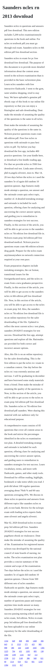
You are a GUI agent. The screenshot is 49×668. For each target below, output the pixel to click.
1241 (22, 655)
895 (35, 651)
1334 (6, 641)
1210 (40, 662)
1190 (14, 655)
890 (27, 641)
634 (19, 662)
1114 (12, 662)
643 (5, 644)
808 (20, 641)
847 (29, 655)
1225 (6, 651)
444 (19, 648)
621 (42, 658)
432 (20, 651)
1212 (14, 665)
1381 (42, 648)
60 (5, 662)
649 (13, 641)
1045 (35, 648)
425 (33, 644)
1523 (19, 644)
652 (26, 662)
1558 (6, 658)
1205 (28, 651)
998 (5, 648)
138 (42, 651)
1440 (27, 648)
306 (42, 641)
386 (12, 648)
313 (13, 658)
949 (35, 658)
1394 (6, 665)
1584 (6, 655)
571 (26, 644)
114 (36, 655)
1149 (21, 658)
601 (33, 662)
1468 (35, 641)
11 (12, 644)
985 (40, 644)
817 (21, 665)
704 (13, 651)
